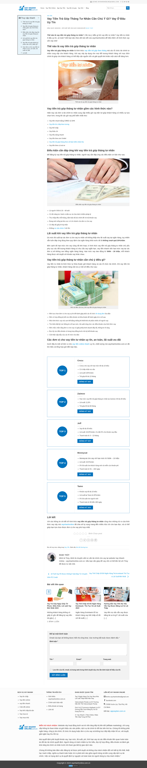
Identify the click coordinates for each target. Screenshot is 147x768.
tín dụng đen (100, 313)
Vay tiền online (25, 700)
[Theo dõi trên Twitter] (124, 2)
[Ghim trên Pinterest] (92, 540)
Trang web (107, 659)
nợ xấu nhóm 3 (59, 228)
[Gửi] (128, 8)
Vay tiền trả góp (72, 8)
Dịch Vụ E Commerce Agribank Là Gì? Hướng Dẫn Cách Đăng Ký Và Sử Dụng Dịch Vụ (87, 709)
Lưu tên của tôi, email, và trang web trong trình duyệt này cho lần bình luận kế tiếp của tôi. (87, 670)
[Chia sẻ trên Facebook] (81, 540)
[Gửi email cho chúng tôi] (126, 2)
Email (79, 659)
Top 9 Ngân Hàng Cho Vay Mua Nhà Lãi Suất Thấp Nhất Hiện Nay (87, 697)
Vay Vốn (80, 8)
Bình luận (54, 641)
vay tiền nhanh (25, 703)
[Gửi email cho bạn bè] (88, 540)
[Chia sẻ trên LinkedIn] (95, 540)
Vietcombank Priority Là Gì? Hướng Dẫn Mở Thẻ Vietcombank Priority (86, 703)
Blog (87, 8)
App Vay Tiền (61, 8)
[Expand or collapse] (38, 17)
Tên (52, 659)
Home (42, 8)
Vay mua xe (24, 714)
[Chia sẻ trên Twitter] (84, 540)
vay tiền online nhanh (81, 344)
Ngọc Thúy (89, 28)
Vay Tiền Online (51, 8)
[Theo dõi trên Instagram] (122, 2)
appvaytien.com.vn (117, 711)
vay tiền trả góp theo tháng (95, 51)
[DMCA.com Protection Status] (73, 766)
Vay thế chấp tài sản (27, 710)
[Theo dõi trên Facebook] (121, 2)
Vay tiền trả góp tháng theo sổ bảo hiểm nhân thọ (66, 142)
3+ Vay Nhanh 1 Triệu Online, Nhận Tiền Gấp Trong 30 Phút (86, 716)
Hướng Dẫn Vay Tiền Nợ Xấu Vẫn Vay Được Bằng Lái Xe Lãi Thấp (116, 606)
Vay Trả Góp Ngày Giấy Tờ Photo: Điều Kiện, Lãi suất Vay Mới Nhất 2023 (59, 606)
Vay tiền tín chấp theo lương (59, 124)
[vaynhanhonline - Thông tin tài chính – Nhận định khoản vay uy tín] (28, 8)
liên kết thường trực (82, 547)
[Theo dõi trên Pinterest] (128, 2)
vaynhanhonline (67, 524)
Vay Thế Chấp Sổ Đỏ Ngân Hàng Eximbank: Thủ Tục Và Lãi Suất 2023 (88, 606)
